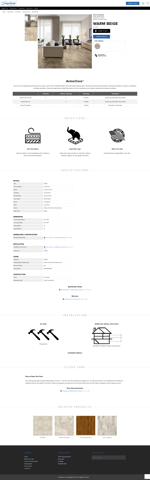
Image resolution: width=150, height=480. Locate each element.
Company (28, 453)
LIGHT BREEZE (107, 437)
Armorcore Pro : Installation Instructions (58, 247)
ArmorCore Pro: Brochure (75, 299)
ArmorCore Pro (26, 11)
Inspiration (21, 8)
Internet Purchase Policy (31, 461)
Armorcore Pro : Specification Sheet (75, 290)
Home (4, 11)
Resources (29, 8)
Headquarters (64, 453)
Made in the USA (29, 459)
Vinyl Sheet (13, 8)
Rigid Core (5, 8)
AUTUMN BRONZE (86, 437)
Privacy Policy (28, 466)
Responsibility (28, 463)
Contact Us (27, 468)
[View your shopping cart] (143, 3)
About (36, 8)
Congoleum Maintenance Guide (75, 391)
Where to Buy (133, 3)
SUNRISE (43, 437)
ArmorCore (18, 11)
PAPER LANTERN (64, 437)
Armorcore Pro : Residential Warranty (58, 238)
